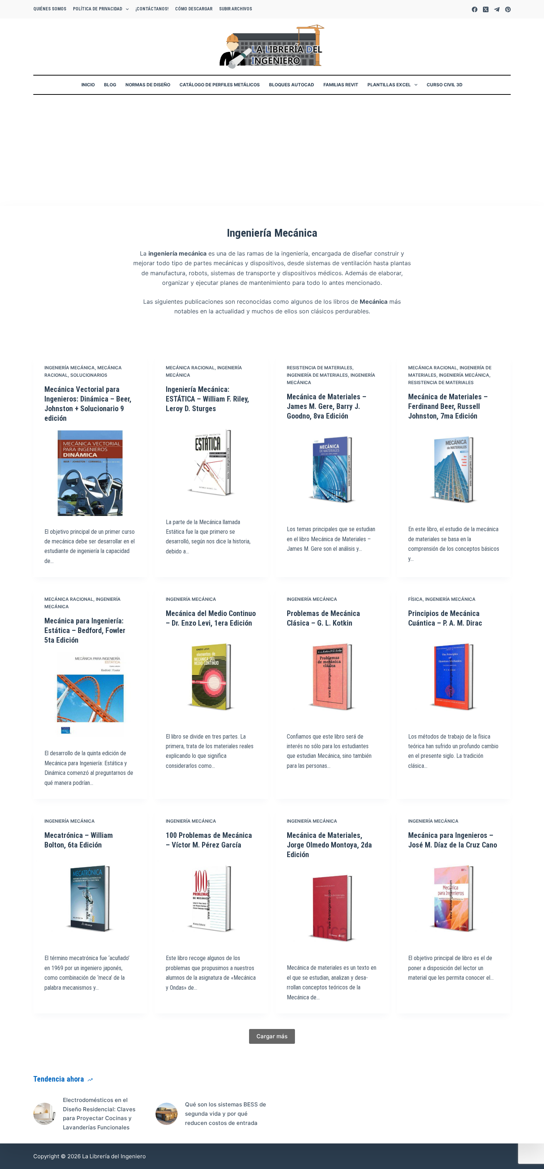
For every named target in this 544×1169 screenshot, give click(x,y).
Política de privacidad (97, 8)
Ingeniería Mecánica (69, 367)
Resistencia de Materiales (319, 367)
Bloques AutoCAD (291, 84)
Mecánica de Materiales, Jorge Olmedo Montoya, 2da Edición (329, 845)
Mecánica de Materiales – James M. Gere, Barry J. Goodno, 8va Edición (326, 406)
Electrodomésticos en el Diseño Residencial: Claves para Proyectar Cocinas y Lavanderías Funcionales (99, 1113)
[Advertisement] (272, 150)
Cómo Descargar (193, 8)
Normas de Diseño (147, 84)
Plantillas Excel (389, 84)
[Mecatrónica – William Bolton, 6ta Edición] (90, 900)
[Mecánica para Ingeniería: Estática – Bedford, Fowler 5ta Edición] (90, 695)
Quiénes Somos (49, 8)
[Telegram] (497, 9)
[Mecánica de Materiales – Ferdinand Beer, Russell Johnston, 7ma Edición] (454, 471)
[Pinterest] (508, 9)
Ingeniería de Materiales (317, 375)
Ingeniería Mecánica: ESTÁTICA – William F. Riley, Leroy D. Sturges (207, 399)
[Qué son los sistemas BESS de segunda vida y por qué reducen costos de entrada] (166, 1114)
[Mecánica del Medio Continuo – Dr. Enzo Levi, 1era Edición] (212, 678)
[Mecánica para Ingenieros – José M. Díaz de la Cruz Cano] (454, 900)
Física (415, 599)
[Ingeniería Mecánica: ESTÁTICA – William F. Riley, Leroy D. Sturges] (212, 463)
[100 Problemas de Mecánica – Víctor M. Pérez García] (212, 900)
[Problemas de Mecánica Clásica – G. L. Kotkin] (333, 678)
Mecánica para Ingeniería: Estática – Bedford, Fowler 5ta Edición (84, 630)
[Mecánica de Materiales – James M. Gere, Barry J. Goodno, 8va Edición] (333, 471)
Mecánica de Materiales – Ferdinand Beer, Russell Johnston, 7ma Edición (448, 406)
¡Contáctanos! (151, 8)
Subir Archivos (235, 8)
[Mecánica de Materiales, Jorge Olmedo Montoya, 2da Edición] (333, 909)
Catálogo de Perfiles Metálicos (219, 84)
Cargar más (272, 1036)
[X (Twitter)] (485, 9)
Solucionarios (88, 375)
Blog (110, 84)
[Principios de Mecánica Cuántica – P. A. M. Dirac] (454, 678)
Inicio (88, 84)
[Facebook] (474, 9)
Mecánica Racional (190, 367)
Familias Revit (340, 84)
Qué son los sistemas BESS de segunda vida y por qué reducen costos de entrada (225, 1113)
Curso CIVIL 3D (445, 84)
